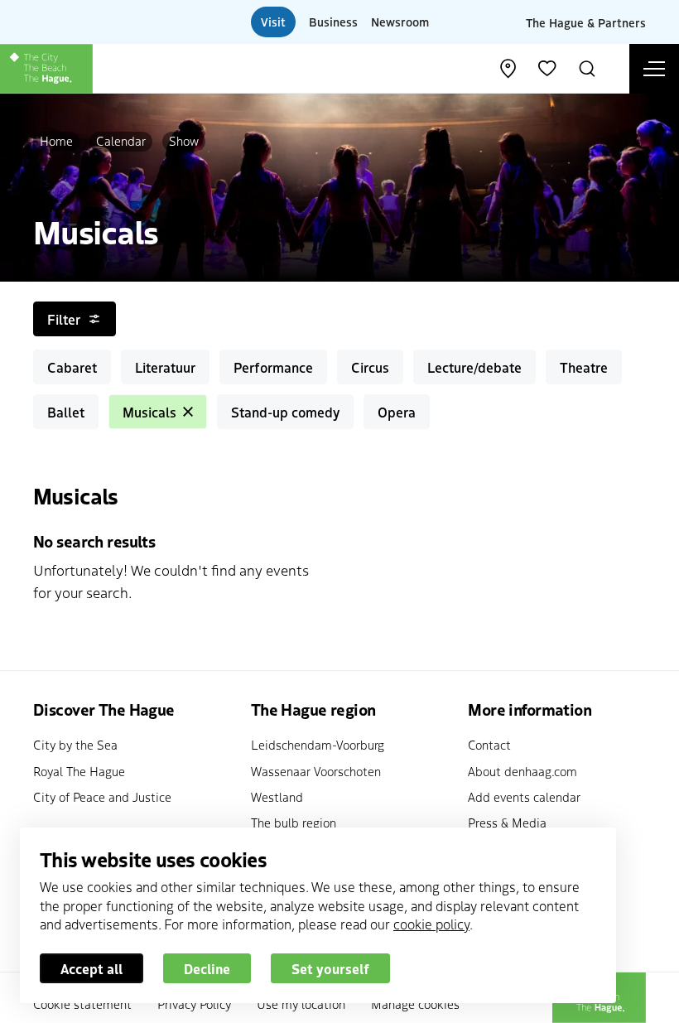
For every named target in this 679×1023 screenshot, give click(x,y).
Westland (277, 796)
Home (56, 140)
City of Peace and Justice (102, 796)
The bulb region (293, 822)
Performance (273, 367)
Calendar (121, 140)
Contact (489, 744)
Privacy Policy (194, 1003)
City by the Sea (75, 744)
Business (333, 21)
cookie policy (431, 923)
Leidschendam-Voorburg (317, 744)
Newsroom (400, 21)
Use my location (301, 1003)
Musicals (149, 412)
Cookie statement (82, 1003)
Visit (273, 21)
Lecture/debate (474, 367)
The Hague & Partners (586, 21)
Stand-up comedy (285, 412)
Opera (397, 412)
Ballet (65, 412)
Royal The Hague (79, 770)
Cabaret (72, 367)
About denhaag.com (522, 770)
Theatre (584, 367)
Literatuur (165, 367)
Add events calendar (524, 796)
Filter (63, 319)
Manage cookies (415, 1003)
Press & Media (507, 822)
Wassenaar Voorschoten (316, 770)
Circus (370, 367)
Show (184, 140)
